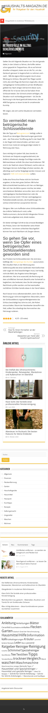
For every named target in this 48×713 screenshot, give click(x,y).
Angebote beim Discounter (12, 688)
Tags (33, 545)
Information (35, 635)
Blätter (34, 623)
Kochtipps (8, 503)
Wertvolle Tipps (25, 666)
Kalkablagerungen (15, 639)
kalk (4, 639)
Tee (13, 654)
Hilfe (23, 635)
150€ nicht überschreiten (20, 174)
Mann (23, 643)
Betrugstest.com (23, 133)
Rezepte (7, 507)
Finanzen (7, 478)
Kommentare (23, 545)
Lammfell (37, 640)
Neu (12, 545)
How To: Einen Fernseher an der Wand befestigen (21, 330)
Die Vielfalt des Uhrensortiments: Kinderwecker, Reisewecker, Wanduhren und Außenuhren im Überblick (24, 372)
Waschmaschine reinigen (10, 666)
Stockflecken (6, 655)
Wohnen (7, 523)
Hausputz (8, 499)
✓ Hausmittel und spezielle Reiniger (20, 670)
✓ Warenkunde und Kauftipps (33, 676)
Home (13, 39)
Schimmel (14, 650)
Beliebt (5, 545)
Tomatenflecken (7, 659)
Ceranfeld (6, 627)
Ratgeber (8, 647)
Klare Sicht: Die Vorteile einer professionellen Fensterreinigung (21, 403)
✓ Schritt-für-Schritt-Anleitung (21, 674)
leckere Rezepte (8, 643)
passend (30, 643)
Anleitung (9, 623)
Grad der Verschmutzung (29, 632)
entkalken (25, 627)
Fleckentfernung (10, 482)
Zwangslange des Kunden (23, 262)
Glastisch (16, 632)
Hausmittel (8, 495)
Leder (17, 642)
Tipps (33, 654)
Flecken (35, 627)
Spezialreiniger (30, 650)
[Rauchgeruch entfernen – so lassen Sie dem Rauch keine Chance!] (8, 565)
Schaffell (4, 651)
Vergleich (34, 658)
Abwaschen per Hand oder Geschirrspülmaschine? (28, 336)
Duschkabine (16, 627)
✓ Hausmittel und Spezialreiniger (19, 667)
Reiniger (22, 647)
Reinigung (37, 646)
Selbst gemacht (10, 511)
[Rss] (24, 709)
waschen (9, 662)
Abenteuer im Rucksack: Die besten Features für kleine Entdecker (21, 432)
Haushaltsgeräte (10, 491)
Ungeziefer (8, 515)
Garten (6, 486)
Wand (43, 659)
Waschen (7, 519)
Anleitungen (22, 623)
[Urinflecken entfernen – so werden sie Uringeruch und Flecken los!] (8, 554)
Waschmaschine (27, 662)
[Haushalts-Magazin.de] (24, 8)
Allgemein (22, 39)
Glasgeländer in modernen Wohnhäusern (19, 21)
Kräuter (29, 639)
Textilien (22, 654)
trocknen (19, 658)
